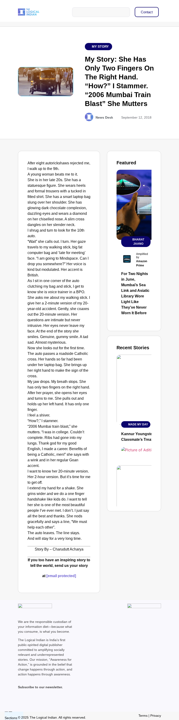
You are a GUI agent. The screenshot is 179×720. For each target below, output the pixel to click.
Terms (143, 715)
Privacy (155, 715)
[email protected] (61, 576)
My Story (100, 46)
